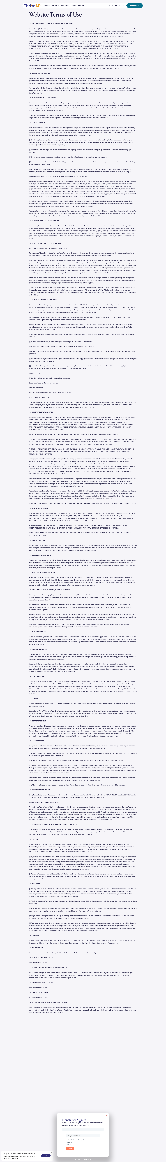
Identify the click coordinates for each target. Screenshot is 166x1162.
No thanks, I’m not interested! (83, 1159)
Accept (46, 1156)
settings (15, 1158)
